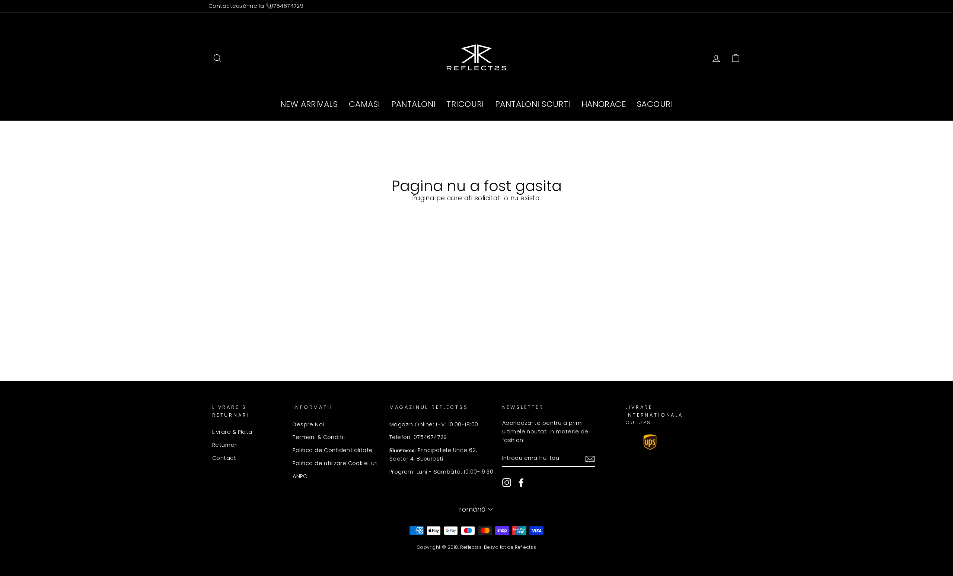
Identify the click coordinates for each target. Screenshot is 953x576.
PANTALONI (413, 104)
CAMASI (364, 104)
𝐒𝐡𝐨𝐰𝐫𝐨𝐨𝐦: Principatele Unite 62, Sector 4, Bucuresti (433, 454)
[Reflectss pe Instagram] (506, 482)
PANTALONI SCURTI (532, 104)
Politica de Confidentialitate (333, 450)
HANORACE (603, 104)
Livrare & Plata (232, 432)
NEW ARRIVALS (309, 104)
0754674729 (286, 6)
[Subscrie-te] (590, 459)
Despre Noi (308, 424)
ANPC (300, 476)
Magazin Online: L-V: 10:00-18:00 (433, 424)
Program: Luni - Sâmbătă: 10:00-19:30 (441, 471)
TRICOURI (465, 104)
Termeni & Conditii (319, 437)
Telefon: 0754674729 (418, 437)
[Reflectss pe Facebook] (521, 482)
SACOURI (655, 104)
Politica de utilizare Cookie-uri (335, 463)
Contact (224, 458)
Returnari (225, 445)
